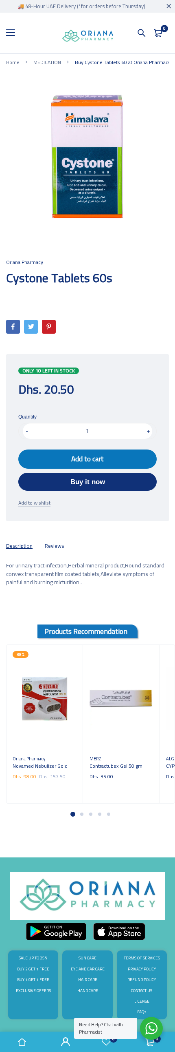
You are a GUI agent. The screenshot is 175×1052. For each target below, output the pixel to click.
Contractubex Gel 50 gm (116, 766)
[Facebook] (13, 327)
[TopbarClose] (169, 6)
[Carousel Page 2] (81, 814)
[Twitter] (31, 327)
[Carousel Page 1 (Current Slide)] (72, 814)
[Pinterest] (49, 327)
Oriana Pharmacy (24, 262)
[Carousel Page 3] (90, 814)
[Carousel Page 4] (99, 814)
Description (19, 546)
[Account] (66, 1042)
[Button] (142, 33)
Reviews (54, 546)
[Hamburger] (13, 33)
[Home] (22, 1042)
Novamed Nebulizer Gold (40, 766)
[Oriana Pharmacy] (88, 37)
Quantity (27, 417)
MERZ (95, 758)
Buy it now (87, 482)
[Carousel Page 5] (108, 814)
